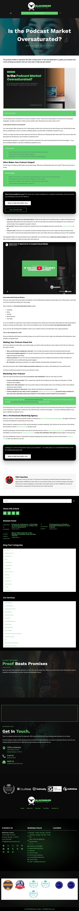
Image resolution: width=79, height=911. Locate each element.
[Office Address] (4, 748)
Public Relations (8, 584)
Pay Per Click (7, 618)
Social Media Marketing (10, 621)
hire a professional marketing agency (51, 418)
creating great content (28, 432)
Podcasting (50, 45)
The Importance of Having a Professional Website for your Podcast (27, 179)
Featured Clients (8, 565)
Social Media (7, 556)
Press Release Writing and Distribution (13, 633)
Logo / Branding (8, 630)
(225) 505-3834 (6, 839)
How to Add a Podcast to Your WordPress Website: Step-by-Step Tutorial (28, 152)
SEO (5, 587)
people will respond (67, 226)
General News (8, 568)
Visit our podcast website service (34, 399)
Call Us (10, 755)
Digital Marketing (8, 553)
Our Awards (7, 577)
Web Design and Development (11, 642)
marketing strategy (22, 426)
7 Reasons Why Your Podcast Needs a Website (21, 154)
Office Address (14, 747)
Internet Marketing (9, 627)
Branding (7, 550)
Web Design (7, 590)
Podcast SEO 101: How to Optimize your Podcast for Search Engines (27, 156)
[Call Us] (4, 756)
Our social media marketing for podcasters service (24, 402)
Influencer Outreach (9, 615)
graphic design (61, 430)
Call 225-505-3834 (16, 210)
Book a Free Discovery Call (18, 203)
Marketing (7, 574)
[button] (11, 13)
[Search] (74, 501)
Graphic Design (8, 571)
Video (6, 559)
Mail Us (10, 761)
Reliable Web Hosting (9, 636)
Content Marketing (9, 605)
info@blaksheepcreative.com (11, 841)
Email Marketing (8, 562)
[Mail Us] (4, 762)
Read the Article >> (16, 528)
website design (52, 430)
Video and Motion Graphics (11, 646)
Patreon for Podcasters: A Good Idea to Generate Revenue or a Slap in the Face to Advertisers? (34, 177)
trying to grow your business (46, 391)
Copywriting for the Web (10, 608)
